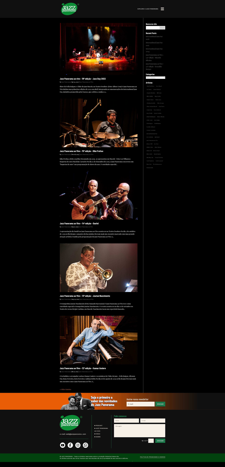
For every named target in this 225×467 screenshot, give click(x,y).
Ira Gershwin (150, 137)
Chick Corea (158, 99)
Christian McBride (151, 103)
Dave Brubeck (157, 110)
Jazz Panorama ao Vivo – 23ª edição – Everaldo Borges (155, 66)
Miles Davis (149, 154)
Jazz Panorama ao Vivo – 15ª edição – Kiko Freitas (81, 151)
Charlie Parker (150, 99)
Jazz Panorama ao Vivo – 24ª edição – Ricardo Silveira (155, 57)
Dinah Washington (151, 116)
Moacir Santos (157, 154)
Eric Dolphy (157, 120)
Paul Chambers (150, 161)
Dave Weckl (149, 113)
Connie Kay (149, 110)
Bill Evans (159, 93)
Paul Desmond (159, 161)
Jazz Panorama (66, 82)
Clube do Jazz (160, 103)
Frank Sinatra (157, 123)
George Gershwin (151, 130)
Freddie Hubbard (151, 127)
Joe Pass (156, 144)
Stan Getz (149, 164)
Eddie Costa (149, 120)
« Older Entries (65, 389)
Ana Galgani (159, 86)
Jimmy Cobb (149, 144)
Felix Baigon (150, 123)
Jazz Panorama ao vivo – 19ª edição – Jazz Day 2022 (83, 78)
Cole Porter (161, 106)
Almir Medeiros (150, 86)
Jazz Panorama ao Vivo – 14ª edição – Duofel (79, 223)
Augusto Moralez (151, 93)
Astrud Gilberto (157, 89)
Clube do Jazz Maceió (152, 106)
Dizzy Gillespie (160, 116)
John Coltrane (158, 147)
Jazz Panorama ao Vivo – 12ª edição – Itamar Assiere (83, 368)
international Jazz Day (152, 133)
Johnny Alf (149, 150)
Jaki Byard (157, 137)
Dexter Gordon (157, 113)
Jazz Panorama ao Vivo (86, 82)
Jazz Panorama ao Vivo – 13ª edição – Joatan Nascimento (85, 295)
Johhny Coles (150, 147)
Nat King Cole (150, 157)
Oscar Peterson (159, 157)
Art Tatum (149, 89)
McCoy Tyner (156, 150)
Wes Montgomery (157, 164)
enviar (160, 404)
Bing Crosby (158, 96)
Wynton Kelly (150, 167)
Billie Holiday (150, 96)
